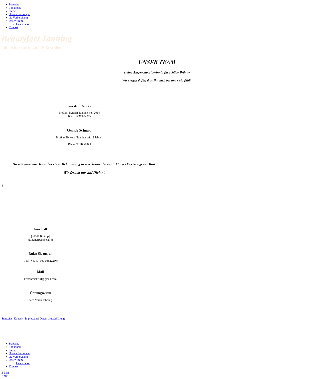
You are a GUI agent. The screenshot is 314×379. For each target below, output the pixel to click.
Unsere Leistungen (19, 14)
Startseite (14, 4)
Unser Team (16, 20)
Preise (12, 11)
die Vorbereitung (18, 17)
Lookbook (15, 7)
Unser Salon (23, 24)
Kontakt (13, 27)
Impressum (31, 318)
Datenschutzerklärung (52, 318)
